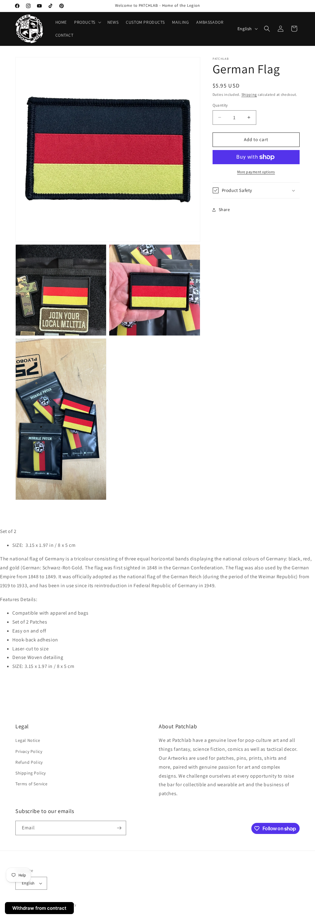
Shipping (249, 94)
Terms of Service (31, 784)
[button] (87, 22)
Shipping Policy (30, 773)
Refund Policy (29, 762)
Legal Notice (27, 740)
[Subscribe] (119, 828)
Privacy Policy (28, 751)
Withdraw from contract (39, 908)
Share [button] (224, 209)
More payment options (256, 171)
